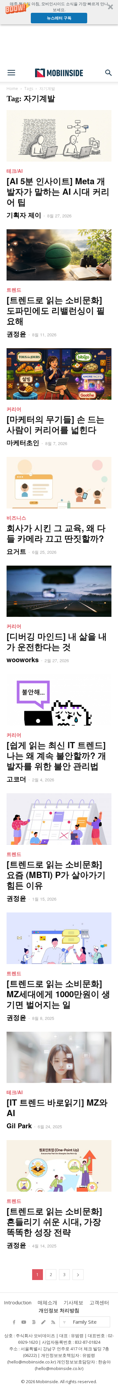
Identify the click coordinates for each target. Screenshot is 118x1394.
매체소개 (47, 1302)
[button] (59, 12)
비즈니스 (16, 517)
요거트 (16, 551)
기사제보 (73, 1302)
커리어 (14, 409)
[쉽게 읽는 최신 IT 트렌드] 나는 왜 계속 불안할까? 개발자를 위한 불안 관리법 (56, 755)
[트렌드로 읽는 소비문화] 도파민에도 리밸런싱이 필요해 (56, 310)
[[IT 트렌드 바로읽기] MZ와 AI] (59, 1057)
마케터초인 (23, 442)
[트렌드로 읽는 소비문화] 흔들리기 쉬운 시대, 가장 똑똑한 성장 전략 (54, 1221)
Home (12, 88)
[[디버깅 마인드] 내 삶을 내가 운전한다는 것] (59, 591)
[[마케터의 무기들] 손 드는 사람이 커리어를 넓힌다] (59, 374)
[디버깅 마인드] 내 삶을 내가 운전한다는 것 (57, 641)
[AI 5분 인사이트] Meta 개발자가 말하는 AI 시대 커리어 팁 (58, 191)
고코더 (16, 778)
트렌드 (14, 289)
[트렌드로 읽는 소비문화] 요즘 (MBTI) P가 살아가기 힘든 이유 (56, 874)
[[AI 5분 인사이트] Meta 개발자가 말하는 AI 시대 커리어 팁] (59, 136)
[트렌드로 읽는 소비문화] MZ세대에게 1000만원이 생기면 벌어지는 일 (58, 993)
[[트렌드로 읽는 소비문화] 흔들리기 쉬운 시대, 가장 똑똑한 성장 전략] (59, 1166)
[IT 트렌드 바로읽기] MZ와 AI (57, 1107)
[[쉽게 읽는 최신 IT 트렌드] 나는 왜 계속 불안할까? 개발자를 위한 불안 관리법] (59, 700)
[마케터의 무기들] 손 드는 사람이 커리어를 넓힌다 (56, 424)
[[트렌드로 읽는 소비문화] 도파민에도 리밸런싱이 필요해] (59, 255)
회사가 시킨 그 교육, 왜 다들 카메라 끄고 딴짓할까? (56, 533)
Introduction (17, 1302)
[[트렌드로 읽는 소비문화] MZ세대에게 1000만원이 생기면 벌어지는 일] (59, 938)
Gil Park (19, 1125)
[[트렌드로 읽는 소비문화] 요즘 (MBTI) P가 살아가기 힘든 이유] (59, 819)
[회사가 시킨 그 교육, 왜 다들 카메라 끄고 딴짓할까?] (59, 482)
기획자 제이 (24, 214)
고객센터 (99, 1302)
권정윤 (16, 333)
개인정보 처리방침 (59, 1310)
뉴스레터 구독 (59, 18)
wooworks (23, 659)
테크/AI (15, 170)
